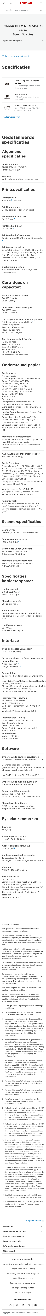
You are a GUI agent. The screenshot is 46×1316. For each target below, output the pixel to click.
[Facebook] (10, 1305)
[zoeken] (11, 3)
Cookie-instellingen (23, 1292)
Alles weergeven (12, 117)
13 (14, 848)
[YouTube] (35, 1305)
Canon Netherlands (22, 1300)
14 (21, 897)
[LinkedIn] (23, 1305)
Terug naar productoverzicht (18, 56)
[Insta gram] (16, 1305)
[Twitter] (29, 1305)
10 (20, 594)
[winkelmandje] (4, 3)
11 (18, 663)
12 (20, 666)
